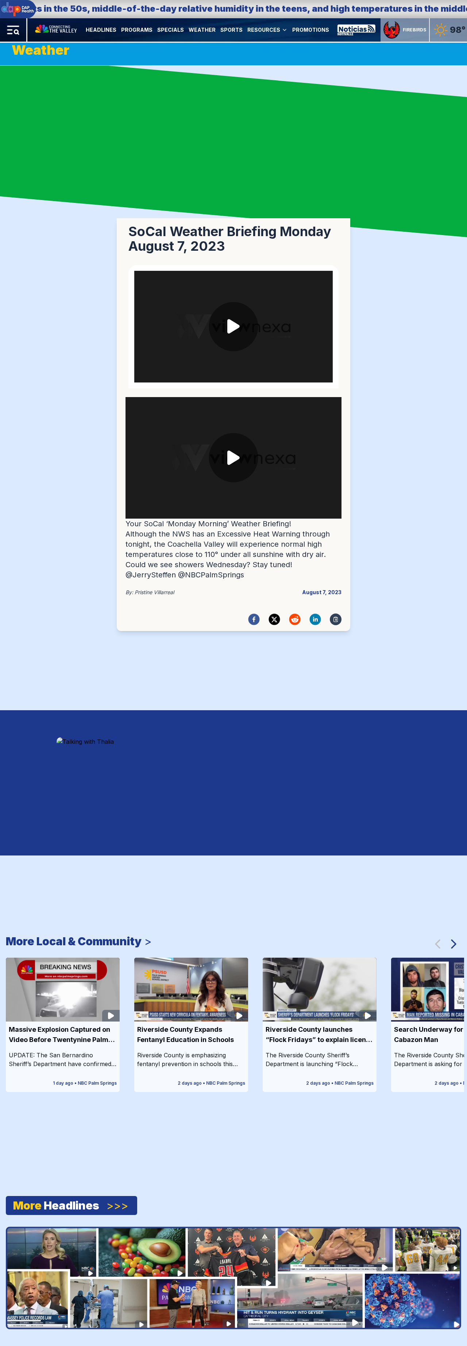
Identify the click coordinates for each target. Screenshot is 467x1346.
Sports (231, 30)
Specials (170, 30)
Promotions (310, 30)
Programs (137, 30)
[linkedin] (315, 619)
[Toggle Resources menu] (284, 30)
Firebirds (414, 29)
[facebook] (254, 619)
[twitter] (274, 619)
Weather (202, 30)
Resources (263, 30)
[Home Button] (56, 30)
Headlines (101, 30)
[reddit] (295, 619)
